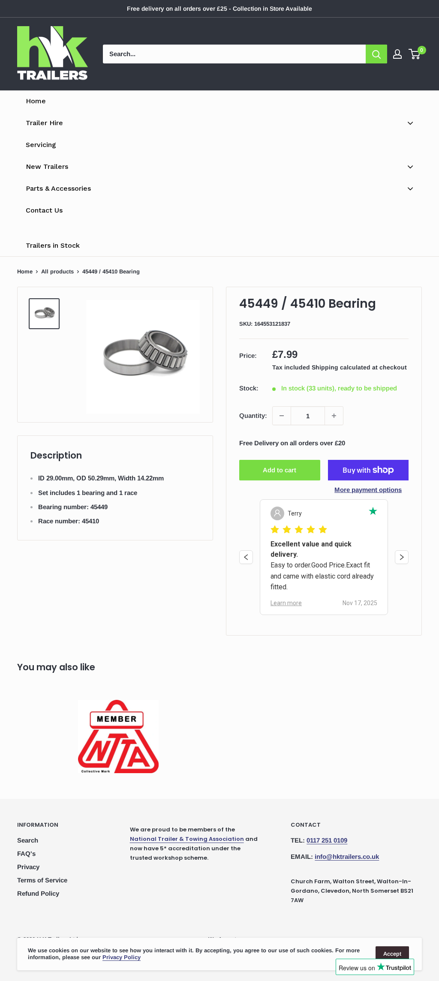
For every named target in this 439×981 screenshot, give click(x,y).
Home (25, 271)
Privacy (28, 866)
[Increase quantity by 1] (334, 416)
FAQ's (26, 853)
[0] (414, 54)
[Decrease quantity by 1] (282, 416)
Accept (392, 954)
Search (27, 840)
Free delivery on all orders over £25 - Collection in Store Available (219, 8)
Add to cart (279, 470)
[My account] (397, 54)
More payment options (368, 489)
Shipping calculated (341, 367)
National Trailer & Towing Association (187, 839)
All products (57, 271)
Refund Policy (38, 893)
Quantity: (253, 415)
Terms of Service (42, 880)
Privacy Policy (121, 957)
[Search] (376, 54)
